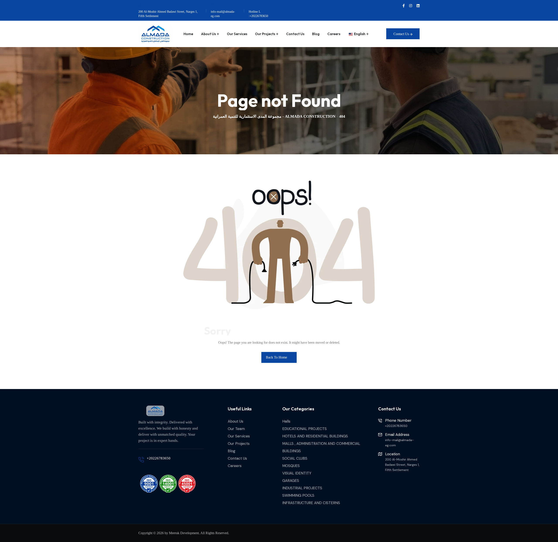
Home (188, 34)
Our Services (237, 34)
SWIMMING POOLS (298, 495)
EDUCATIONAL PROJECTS (304, 428)
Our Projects (265, 34)
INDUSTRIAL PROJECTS (302, 488)
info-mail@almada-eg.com (223, 14)
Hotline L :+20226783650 (258, 14)
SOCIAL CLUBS (294, 458)
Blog (316, 34)
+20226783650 (158, 458)
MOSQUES (291, 465)
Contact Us (295, 34)
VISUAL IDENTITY (296, 473)
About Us (208, 34)
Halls (286, 421)
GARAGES (290, 480)
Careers (333, 34)
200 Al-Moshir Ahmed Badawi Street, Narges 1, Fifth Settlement (168, 14)
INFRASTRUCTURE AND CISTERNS (311, 502)
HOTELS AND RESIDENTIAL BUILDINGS (315, 436)
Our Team (236, 428)
